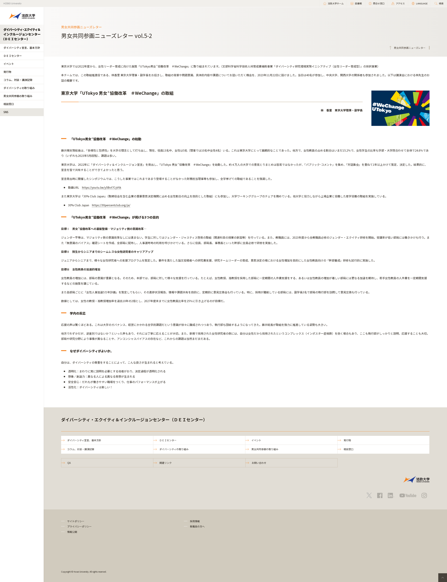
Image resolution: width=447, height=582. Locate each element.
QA (69, 463)
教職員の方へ (197, 526)
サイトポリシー (75, 521)
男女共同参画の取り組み (17, 96)
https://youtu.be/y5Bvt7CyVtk (101, 187)
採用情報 (195, 521)
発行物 (7, 72)
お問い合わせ (259, 463)
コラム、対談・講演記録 (17, 80)
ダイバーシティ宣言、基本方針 (21, 47)
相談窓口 (8, 104)
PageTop (442, 577)
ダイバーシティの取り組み (19, 88)
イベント (8, 64)
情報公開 (72, 532)
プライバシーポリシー (79, 526)
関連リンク (165, 463)
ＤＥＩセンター (12, 56)
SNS (5, 112)
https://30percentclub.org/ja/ (111, 205)
